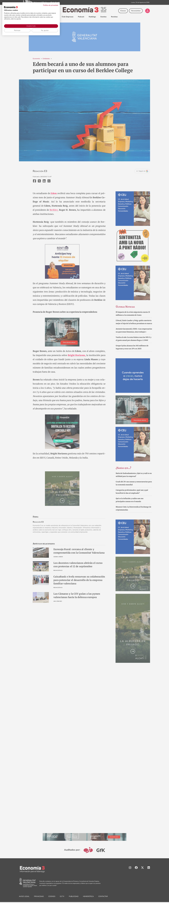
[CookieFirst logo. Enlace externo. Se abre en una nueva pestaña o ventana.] (11, 7)
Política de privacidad (50, 5)
